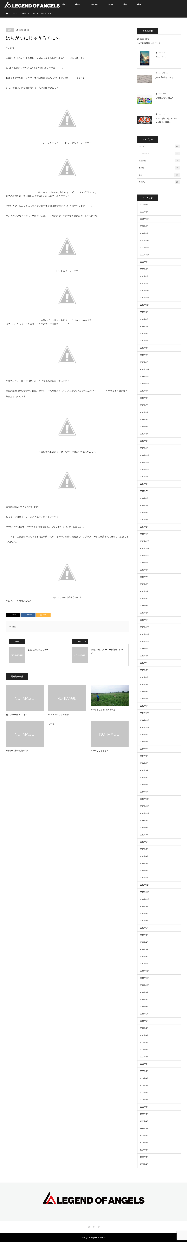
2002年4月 (144, 1092)
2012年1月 (144, 963)
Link (139, 4)
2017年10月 (145, 469)
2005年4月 (144, 1071)
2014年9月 (144, 734)
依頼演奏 (158, 160)
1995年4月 (144, 1142)
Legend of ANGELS (99, 1237)
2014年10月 (145, 727)
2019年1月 (144, 362)
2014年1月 (144, 792)
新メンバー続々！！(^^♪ (17, 714)
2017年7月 (144, 491)
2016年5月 (144, 591)
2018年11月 (145, 376)
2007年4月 (144, 1057)
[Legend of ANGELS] (93, 1201)
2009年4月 (144, 1042)
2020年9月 (144, 262)
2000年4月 (144, 1107)
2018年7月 (144, 405)
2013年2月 (144, 870)
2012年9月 (144, 906)
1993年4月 (144, 1157)
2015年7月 (144, 663)
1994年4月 (144, 1150)
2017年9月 (144, 477)
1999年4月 (144, 1114)
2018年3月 (144, 434)
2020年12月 (145, 240)
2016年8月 (144, 570)
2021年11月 (145, 219)
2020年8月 (144, 269)
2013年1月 (144, 878)
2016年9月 (144, 562)
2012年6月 (144, 928)
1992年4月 (144, 1164)
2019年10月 (145, 305)
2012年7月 (144, 920)
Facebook (93, 1226)
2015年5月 (144, 677)
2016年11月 (145, 548)
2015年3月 (144, 691)
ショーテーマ (158, 153)
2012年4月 (144, 942)
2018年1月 (144, 448)
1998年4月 (144, 1121)
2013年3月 (144, 863)
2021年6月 (144, 233)
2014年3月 (144, 777)
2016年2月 (144, 613)
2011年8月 (144, 999)
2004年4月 (144, 1078)
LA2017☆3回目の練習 (58, 714)
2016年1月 (144, 620)
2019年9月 (144, 312)
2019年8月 (144, 319)
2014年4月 (144, 770)
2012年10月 (145, 899)
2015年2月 (144, 699)
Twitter (88, 1226)
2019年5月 (144, 340)
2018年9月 (144, 391)
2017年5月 (144, 505)
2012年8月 (144, 913)
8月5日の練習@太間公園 (17, 750)
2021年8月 (144, 226)
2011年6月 (144, 1014)
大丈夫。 (52, 724)
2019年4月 (144, 348)
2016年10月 (145, 555)
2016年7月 (144, 577)
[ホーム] (7, 10)
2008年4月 (144, 1049)
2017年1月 (144, 534)
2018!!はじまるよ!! (99, 750)
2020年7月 (144, 276)
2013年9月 (144, 820)
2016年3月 (144, 605)
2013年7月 (144, 835)
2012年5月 (144, 935)
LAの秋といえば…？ (165, 97)
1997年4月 (144, 1128)
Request (94, 4)
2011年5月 (144, 1021)
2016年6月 (144, 584)
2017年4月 (144, 512)
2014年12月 (145, 713)
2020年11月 (145, 247)
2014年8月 (144, 741)
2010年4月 (144, 1035)
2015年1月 (144, 706)
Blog (125, 4)
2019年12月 (145, 290)
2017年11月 (145, 462)
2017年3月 (144, 519)
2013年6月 (144, 842)
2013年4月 (144, 856)
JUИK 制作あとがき (164, 77)
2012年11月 (145, 892)
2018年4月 (144, 426)
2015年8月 (144, 656)
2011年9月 (144, 992)
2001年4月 (144, 1099)
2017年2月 (144, 527)
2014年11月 (145, 720)
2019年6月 (144, 333)
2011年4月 (144, 1028)
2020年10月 (145, 255)
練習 (10, 30)
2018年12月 (145, 369)
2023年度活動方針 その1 (148, 43)
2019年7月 (144, 326)
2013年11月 (145, 806)
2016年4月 (144, 598)
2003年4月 (144, 1085)
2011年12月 (145, 971)
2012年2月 (144, 956)
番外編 (158, 167)
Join (63, 4)
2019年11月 (145, 298)
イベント (158, 146)
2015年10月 (145, 641)
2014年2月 (144, 784)
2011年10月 (145, 985)
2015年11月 (145, 634)
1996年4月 (144, 1135)
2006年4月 (144, 1064)
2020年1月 (144, 283)
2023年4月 (144, 204)
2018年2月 (144, 441)
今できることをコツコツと (103, 709)
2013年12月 (145, 799)
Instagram (98, 1226)
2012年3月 (144, 949)
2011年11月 (145, 978)
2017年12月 (145, 455)
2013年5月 (144, 849)
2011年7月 (144, 1006)
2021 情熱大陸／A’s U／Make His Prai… (167, 120)
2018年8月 (144, 398)
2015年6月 (144, 670)
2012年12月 (145, 885)
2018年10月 (145, 383)
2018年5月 (144, 419)
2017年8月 (144, 484)
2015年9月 (144, 648)
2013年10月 (145, 813)
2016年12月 (145, 541)
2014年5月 (144, 763)
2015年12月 (145, 627)
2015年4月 (144, 684)
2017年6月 (144, 498)
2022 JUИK (161, 56)
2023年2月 (144, 212)
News (110, 4)
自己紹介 (158, 182)
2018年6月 (144, 412)
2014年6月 (144, 756)
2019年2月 (144, 355)
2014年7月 (144, 749)
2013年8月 (144, 827)
